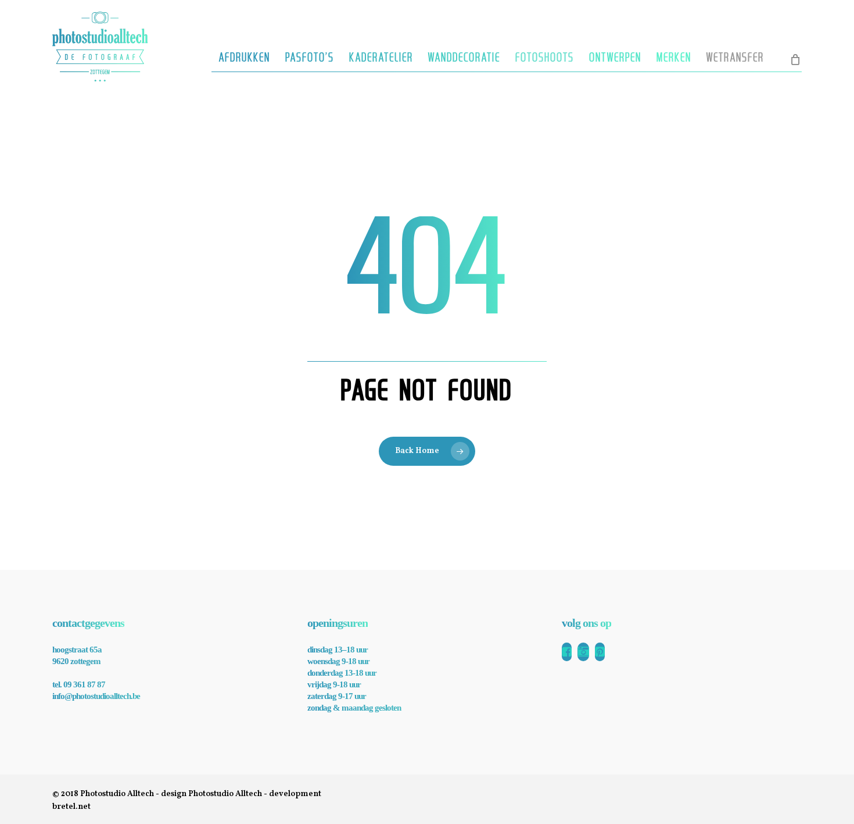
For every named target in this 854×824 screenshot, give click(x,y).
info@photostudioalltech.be (96, 696)
